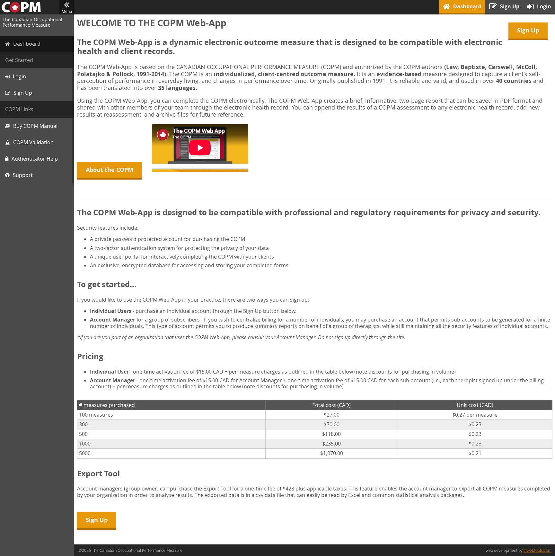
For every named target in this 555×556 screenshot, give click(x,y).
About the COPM (109, 170)
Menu (67, 11)
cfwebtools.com (537, 550)
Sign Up (528, 30)
